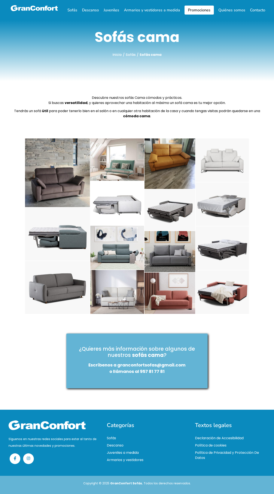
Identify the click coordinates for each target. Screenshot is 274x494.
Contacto (257, 10)
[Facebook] (15, 458)
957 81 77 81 (152, 371)
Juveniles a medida (123, 452)
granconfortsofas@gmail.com (151, 365)
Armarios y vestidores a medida (152, 10)
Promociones (199, 10)
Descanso (90, 10)
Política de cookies (210, 445)
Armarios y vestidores (125, 459)
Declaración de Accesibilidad (219, 438)
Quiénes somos (231, 10)
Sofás (72, 10)
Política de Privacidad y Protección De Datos (227, 455)
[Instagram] (28, 458)
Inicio (117, 55)
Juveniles (111, 10)
